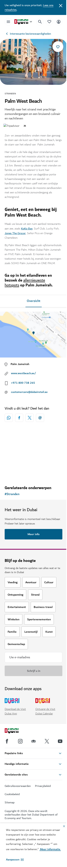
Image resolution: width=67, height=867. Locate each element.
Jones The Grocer (15, 233)
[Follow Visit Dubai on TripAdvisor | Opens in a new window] (33, 741)
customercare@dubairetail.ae (29, 392)
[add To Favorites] (57, 46)
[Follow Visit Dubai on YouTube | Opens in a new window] (60, 741)
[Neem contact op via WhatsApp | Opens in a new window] (9, 418)
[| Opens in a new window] (20, 741)
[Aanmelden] (58, 21)
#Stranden (12, 494)
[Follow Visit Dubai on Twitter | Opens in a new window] (47, 741)
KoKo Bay (27, 228)
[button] (15, 860)
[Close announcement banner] (60, 5)
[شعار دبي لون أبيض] (16, 731)
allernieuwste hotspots (25, 282)
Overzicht (33, 301)
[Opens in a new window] (19, 418)
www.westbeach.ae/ (23, 373)
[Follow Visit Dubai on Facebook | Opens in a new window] (7, 741)
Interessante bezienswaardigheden (30, 33)
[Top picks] (49, 21)
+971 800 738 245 (23, 383)
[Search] (40, 21)
